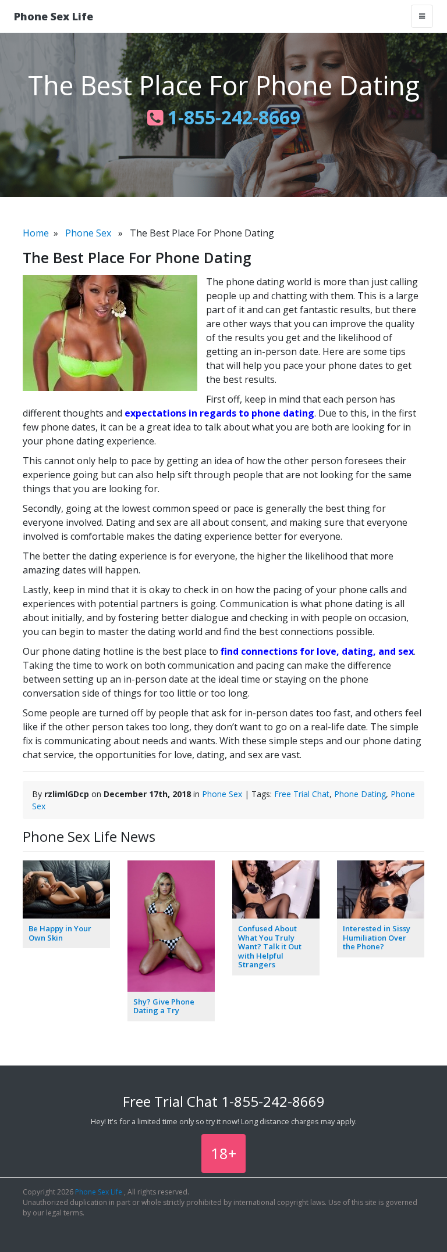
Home (36, 233)
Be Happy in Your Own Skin (60, 933)
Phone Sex (88, 233)
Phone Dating (360, 793)
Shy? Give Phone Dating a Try (163, 1006)
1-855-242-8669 (231, 117)
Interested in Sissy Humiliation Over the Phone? (376, 937)
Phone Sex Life (53, 16)
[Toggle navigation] (422, 16)
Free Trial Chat (301, 793)
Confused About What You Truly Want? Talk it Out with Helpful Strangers (269, 946)
